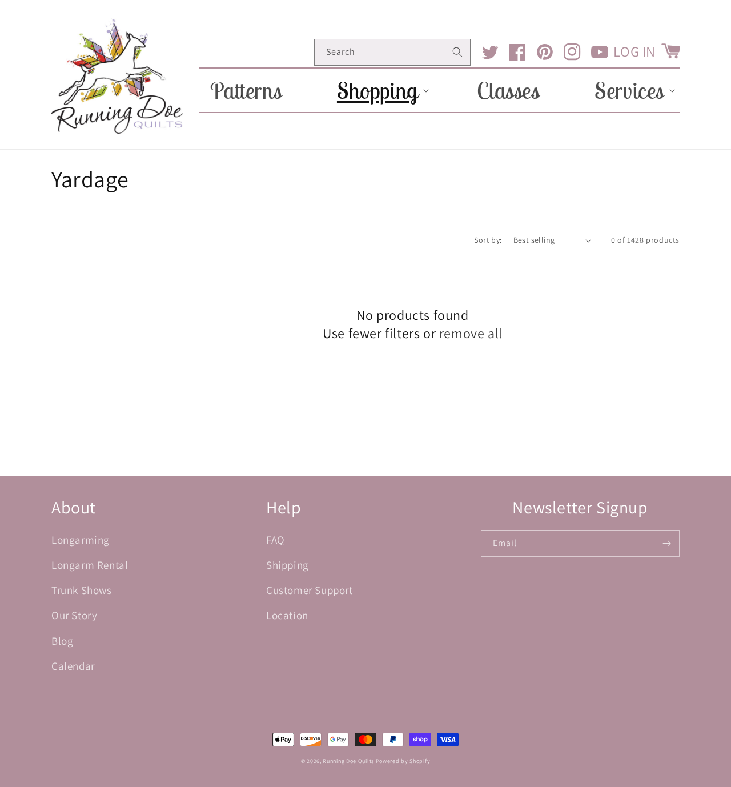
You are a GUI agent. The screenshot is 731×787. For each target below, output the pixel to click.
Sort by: (487, 240)
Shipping (287, 565)
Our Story (74, 615)
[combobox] (392, 52)
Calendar (73, 666)
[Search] (457, 52)
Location (287, 615)
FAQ (275, 540)
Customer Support (309, 590)
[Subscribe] (666, 543)
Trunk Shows (81, 590)
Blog (62, 641)
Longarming (80, 540)
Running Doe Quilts (348, 761)
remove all (471, 333)
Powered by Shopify (403, 761)
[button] (379, 90)
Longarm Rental (89, 565)
